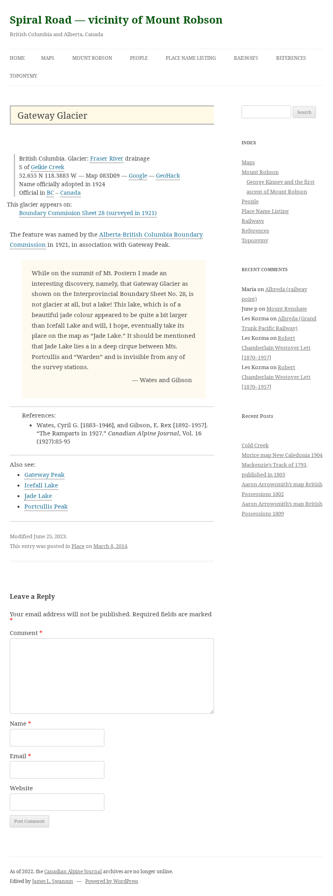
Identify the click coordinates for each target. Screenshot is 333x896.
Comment (26, 633)
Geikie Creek (47, 167)
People (139, 57)
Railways (246, 57)
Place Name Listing (191, 57)
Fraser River (106, 158)
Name (20, 723)
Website (21, 788)
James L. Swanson (52, 881)
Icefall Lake (41, 485)
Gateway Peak (44, 474)
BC (50, 192)
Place (77, 546)
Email (20, 756)
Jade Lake (38, 495)
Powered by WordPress (111, 881)
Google (138, 175)
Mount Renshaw (286, 308)
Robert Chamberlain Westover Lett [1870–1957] (276, 347)
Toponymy (23, 75)
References (291, 57)
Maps (47, 57)
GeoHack (168, 175)
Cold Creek (255, 445)
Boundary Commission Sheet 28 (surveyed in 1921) (88, 213)
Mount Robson (92, 57)
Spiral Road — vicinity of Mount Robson (116, 19)
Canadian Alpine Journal (73, 871)
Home (17, 57)
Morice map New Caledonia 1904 (282, 455)
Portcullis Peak (46, 506)
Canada (70, 192)
